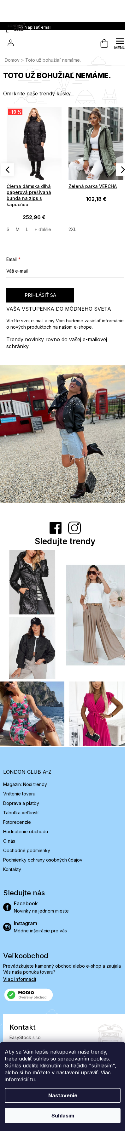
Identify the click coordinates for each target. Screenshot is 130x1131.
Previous (7, 169)
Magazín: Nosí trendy (25, 784)
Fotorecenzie (17, 822)
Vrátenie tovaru (19, 793)
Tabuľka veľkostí (20, 812)
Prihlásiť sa (40, 295)
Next (122, 169)
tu (32, 1079)
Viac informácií (19, 979)
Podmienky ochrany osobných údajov (42, 859)
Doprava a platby (21, 803)
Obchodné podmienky (26, 850)
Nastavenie (62, 1095)
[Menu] (120, 44)
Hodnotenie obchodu (25, 831)
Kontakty (12, 869)
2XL (72, 229)
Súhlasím (62, 1115)
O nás (9, 841)
